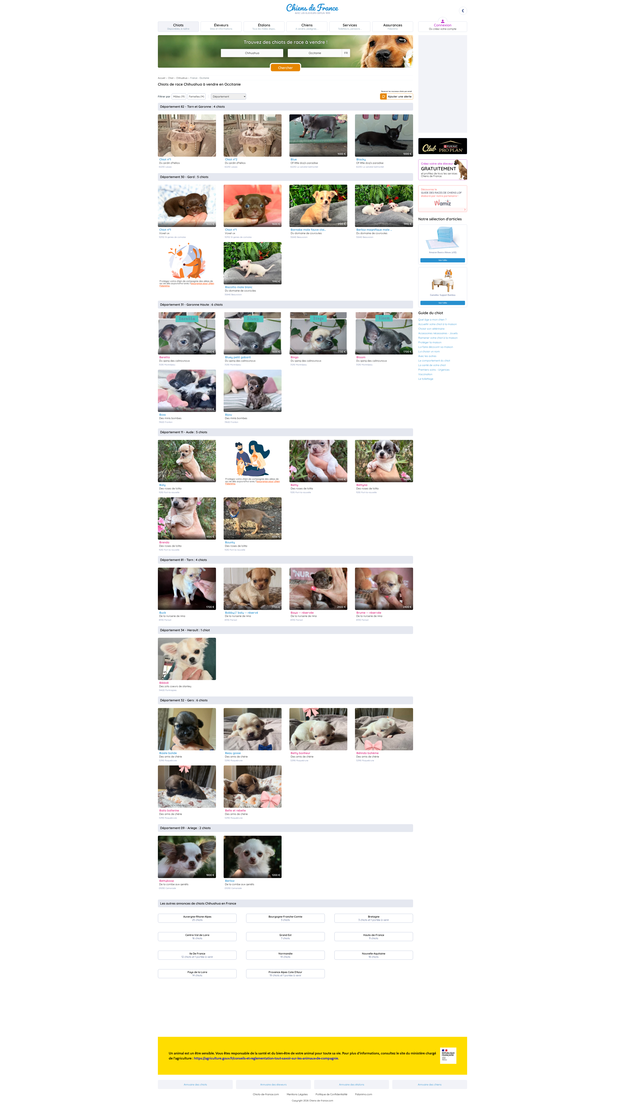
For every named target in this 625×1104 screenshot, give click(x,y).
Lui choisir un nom (429, 351)
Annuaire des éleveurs (273, 1084)
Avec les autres (427, 356)
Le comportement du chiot (434, 360)
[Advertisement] (285, 1009)
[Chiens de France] (312, 11)
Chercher (285, 68)
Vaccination (425, 374)
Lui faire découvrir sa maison (435, 347)
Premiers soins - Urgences (434, 369)
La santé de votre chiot (432, 365)
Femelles (196, 96)
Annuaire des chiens (430, 1084)
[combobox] (252, 53)
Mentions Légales (297, 1094)
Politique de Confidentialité (331, 1094)
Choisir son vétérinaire (431, 328)
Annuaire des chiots (195, 1084)
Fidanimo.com (363, 1094)
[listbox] (346, 53)
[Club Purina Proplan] (442, 146)
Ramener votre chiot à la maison (438, 337)
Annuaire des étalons (351, 1084)
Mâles (179, 96)
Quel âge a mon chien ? (432, 319)
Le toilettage (425, 378)
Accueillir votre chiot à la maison (437, 324)
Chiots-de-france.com (266, 1094)
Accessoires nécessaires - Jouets (438, 333)
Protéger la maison (429, 342)
